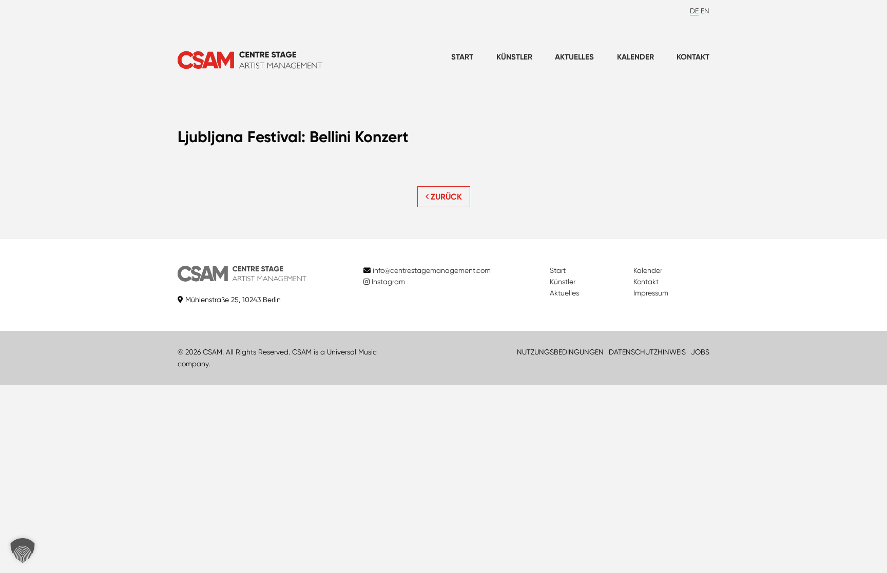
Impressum (650, 293)
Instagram (387, 282)
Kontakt (693, 57)
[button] (22, 550)
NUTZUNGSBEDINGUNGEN (560, 352)
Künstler (514, 57)
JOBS (700, 352)
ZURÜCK (445, 197)
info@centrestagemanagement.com (432, 270)
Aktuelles (574, 57)
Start (462, 57)
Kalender (635, 57)
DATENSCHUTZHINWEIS (647, 352)
